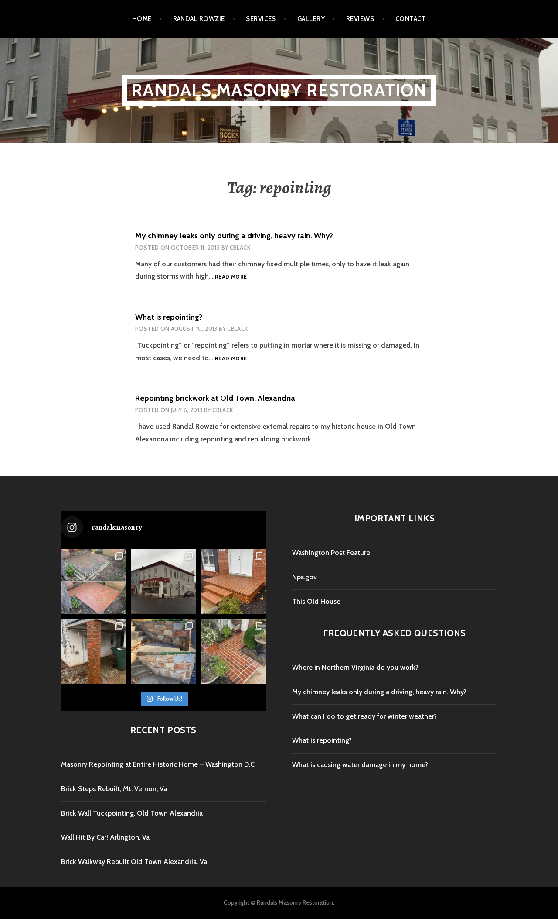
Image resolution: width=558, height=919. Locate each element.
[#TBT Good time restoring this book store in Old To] (163, 581)
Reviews (360, 19)
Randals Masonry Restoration (278, 90)
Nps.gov (304, 577)
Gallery (311, 19)
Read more (231, 277)
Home (142, 19)
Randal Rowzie (199, 19)
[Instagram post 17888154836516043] (233, 651)
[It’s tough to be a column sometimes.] (93, 651)
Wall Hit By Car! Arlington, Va (105, 837)
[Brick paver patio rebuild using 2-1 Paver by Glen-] (93, 581)
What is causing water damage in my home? (360, 765)
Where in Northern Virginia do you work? (355, 667)
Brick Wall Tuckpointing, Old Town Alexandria (132, 813)
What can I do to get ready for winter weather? (364, 716)
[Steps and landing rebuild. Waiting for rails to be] (233, 581)
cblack (240, 247)
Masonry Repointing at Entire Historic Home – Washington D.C (158, 764)
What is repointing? (168, 317)
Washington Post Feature (331, 552)
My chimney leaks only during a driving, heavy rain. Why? (234, 236)
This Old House (316, 601)
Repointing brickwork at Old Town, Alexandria (215, 398)
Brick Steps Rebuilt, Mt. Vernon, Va (114, 789)
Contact (410, 19)
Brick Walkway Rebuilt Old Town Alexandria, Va (134, 861)
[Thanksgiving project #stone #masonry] (163, 651)
